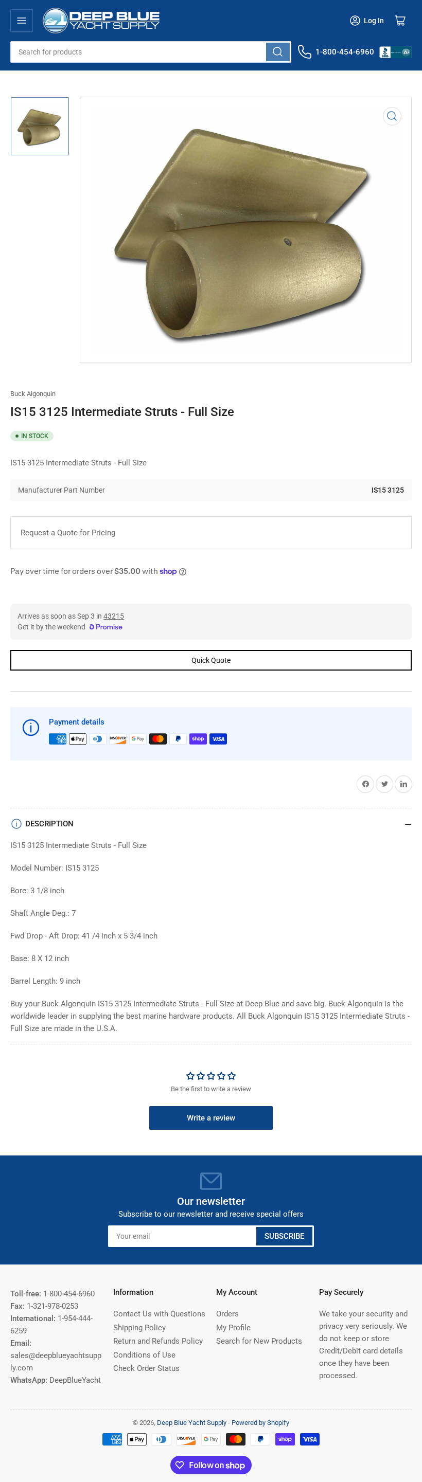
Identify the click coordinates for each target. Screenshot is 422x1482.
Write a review (211, 1118)
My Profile (233, 1327)
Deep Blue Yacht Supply (191, 1422)
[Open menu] (21, 20)
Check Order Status (146, 1368)
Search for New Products (259, 1341)
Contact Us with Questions (159, 1313)
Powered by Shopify (260, 1422)
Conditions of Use (144, 1355)
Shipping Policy (139, 1327)
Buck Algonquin (33, 393)
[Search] (278, 52)
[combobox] (150, 52)
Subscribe (284, 1236)
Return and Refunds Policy (158, 1341)
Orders (227, 1313)
